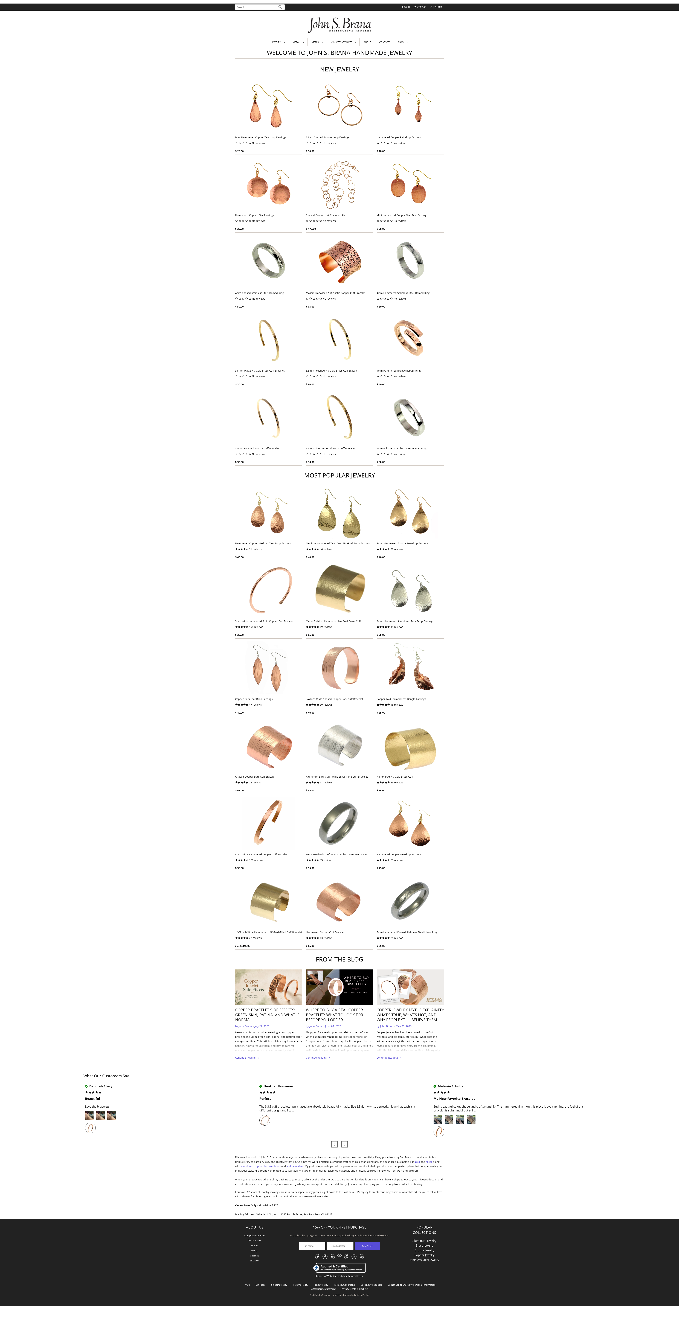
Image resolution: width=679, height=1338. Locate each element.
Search (254, 1250)
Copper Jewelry (424, 1255)
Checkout (436, 7)
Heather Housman (278, 1086)
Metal (297, 42)
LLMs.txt (254, 1260)
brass (277, 1166)
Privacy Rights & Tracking (354, 1288)
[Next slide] (344, 1144)
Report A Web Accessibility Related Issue (339, 1276)
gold (417, 1161)
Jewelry (277, 42)
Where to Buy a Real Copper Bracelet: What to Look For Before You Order (334, 1014)
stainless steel (295, 1166)
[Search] (280, 7)
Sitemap (254, 1255)
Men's (316, 42)
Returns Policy (300, 1284)
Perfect (265, 1098)
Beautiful (92, 1098)
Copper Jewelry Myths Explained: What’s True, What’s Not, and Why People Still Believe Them (410, 1014)
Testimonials (254, 1240)
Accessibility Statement (323, 1288)
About (367, 42)
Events (254, 1245)
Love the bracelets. (97, 1106)
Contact (384, 42)
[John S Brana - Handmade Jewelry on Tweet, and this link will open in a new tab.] (317, 1256)
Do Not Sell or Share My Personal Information (412, 1284)
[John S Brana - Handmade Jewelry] (339, 25)
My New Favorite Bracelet (454, 1098)
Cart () (421, 7)
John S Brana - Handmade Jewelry (333, 1294)
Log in (406, 7)
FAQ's (247, 1284)
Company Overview (254, 1235)
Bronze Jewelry (424, 1250)
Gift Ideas (260, 1284)
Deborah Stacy (100, 1086)
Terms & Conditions (344, 1284)
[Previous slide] (334, 1144)
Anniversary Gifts (341, 42)
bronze (268, 1166)
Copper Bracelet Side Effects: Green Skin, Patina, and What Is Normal (267, 1014)
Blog (401, 42)
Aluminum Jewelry (424, 1241)
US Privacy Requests (371, 1284)
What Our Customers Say (106, 1075)
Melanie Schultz (450, 1086)
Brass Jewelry (424, 1245)
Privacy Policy (321, 1284)
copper (259, 1166)
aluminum (247, 1166)
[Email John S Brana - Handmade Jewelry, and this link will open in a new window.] (361, 1256)
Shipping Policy (279, 1284)
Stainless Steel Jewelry (424, 1260)
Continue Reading (246, 1057)
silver (429, 1161)
